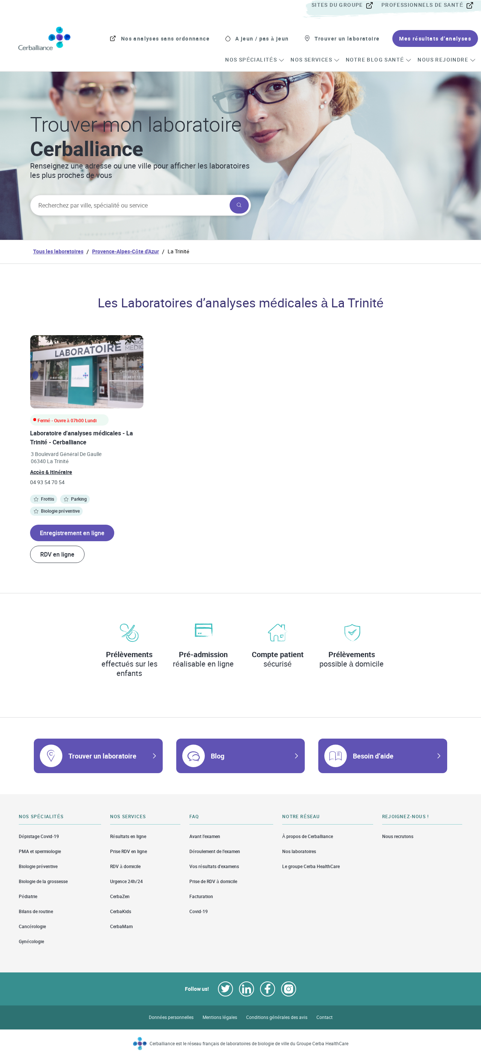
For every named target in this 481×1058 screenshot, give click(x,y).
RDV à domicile (125, 866)
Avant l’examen (204, 836)
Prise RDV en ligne (128, 851)
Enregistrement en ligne (72, 533)
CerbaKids (120, 911)
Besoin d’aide (373, 755)
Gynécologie (31, 941)
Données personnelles (171, 1017)
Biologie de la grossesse (43, 881)
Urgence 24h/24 (126, 881)
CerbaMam (121, 926)
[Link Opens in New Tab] (225, 988)
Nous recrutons (397, 836)
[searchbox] (129, 205)
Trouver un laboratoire (102, 755)
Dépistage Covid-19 (39, 836)
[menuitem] (346, 5)
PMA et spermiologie (40, 851)
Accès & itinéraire (51, 472)
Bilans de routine (36, 911)
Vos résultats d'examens (214, 866)
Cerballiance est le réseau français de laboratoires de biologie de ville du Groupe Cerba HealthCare (249, 1043)
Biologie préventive (38, 866)
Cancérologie (32, 926)
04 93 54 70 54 (47, 482)
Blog (217, 755)
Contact (324, 1017)
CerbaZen (120, 896)
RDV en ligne (57, 554)
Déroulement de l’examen (214, 851)
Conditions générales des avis (276, 1017)
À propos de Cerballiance (307, 836)
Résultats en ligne (128, 836)
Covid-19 (198, 911)
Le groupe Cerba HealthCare (311, 866)
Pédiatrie (28, 896)
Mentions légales (220, 1017)
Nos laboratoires (299, 851)
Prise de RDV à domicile (213, 881)
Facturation (201, 896)
